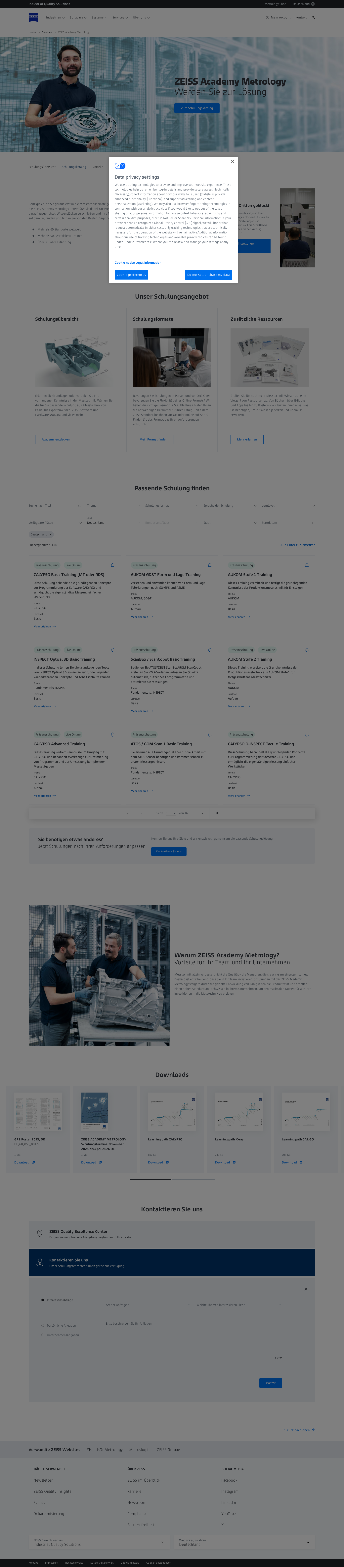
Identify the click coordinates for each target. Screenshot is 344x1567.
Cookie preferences (131, 275)
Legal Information (148, 262)
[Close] (232, 161)
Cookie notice (125, 262)
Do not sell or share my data (208, 275)
